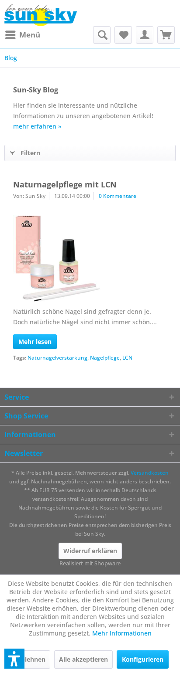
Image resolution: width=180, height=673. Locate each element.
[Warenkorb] (166, 35)
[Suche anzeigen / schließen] (102, 35)
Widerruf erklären (90, 551)
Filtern (30, 153)
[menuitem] (22, 35)
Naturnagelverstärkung (57, 357)
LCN (127, 357)
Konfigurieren (142, 659)
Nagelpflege (105, 357)
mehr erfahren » (37, 126)
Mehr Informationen (122, 633)
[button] (14, 659)
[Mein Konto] (144, 35)
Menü (29, 35)
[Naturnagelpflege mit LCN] (90, 258)
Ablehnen (31, 659)
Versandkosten (150, 472)
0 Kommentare (117, 196)
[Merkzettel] (123, 35)
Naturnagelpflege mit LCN (65, 184)
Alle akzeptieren (83, 659)
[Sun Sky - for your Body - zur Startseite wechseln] (40, 15)
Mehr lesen (35, 341)
